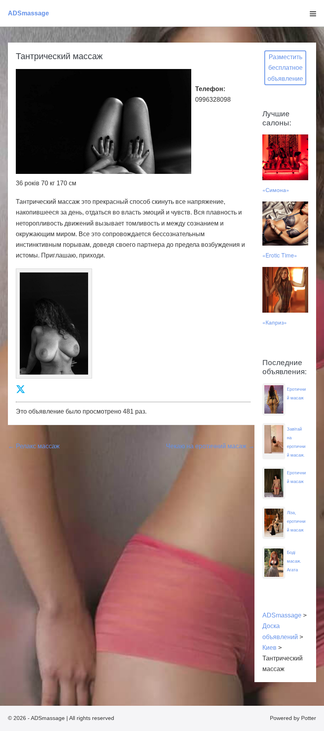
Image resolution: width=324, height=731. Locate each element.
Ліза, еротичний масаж (296, 521)
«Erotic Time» (279, 255)
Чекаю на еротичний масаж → (210, 446)
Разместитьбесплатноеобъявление (285, 68)
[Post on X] (20, 389)
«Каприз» (274, 322)
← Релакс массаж (34, 446)
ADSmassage (28, 13)
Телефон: (210, 89)
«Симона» (275, 190)
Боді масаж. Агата (294, 561)
